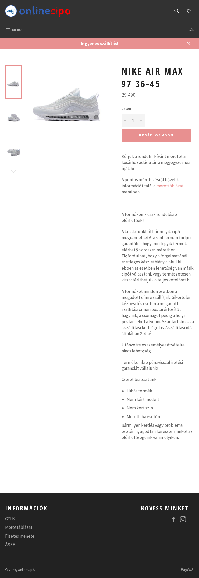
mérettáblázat (170, 186)
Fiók (191, 30)
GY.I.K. (10, 519)
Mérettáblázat (18, 527)
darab (126, 109)
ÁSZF (10, 544)
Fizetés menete (19, 536)
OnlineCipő (26, 570)
